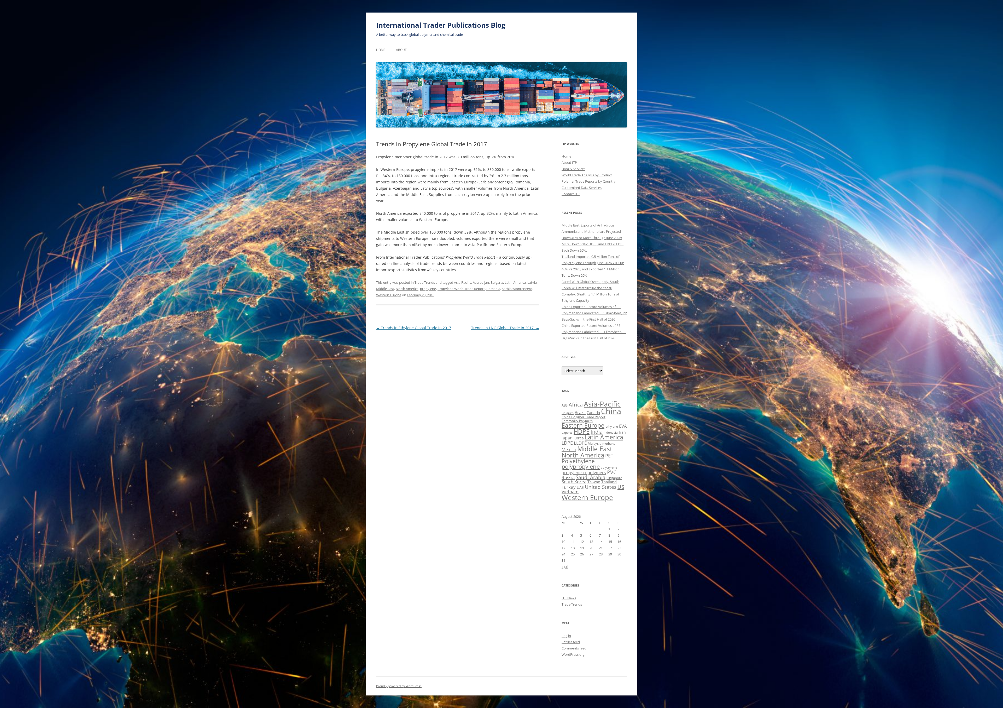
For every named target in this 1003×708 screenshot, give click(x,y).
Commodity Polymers (577, 421)
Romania (493, 288)
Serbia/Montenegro (517, 288)
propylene (428, 288)
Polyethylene (578, 461)
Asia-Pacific (462, 282)
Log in (566, 635)
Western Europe (388, 295)
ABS (565, 405)
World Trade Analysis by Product (587, 175)
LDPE (567, 442)
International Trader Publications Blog (440, 25)
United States (600, 486)
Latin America (515, 282)
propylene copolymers (584, 472)
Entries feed (571, 642)
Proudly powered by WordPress (399, 686)
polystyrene (609, 467)
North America (407, 288)
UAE (580, 487)
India (597, 431)
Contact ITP (571, 193)
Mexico (569, 449)
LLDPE (580, 443)
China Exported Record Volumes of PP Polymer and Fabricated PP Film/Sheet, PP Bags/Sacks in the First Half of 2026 (594, 313)
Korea (579, 438)
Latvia (532, 282)
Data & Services (573, 168)
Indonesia (611, 432)
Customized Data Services (582, 187)
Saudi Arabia (590, 477)
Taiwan (593, 481)
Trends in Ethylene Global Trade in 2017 (413, 327)
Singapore (614, 477)
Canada (593, 412)
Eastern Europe (583, 425)
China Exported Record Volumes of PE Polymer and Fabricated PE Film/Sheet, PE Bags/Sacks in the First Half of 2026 (594, 331)
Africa (576, 404)
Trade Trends (425, 282)
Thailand (609, 481)
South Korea (574, 482)
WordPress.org (573, 654)
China (611, 411)
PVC (612, 472)
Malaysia (594, 443)
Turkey (569, 487)
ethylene (611, 426)
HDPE (582, 431)
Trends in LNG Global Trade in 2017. (505, 327)
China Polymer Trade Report (583, 417)
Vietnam (570, 492)
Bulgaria (497, 282)
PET (609, 455)
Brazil (580, 412)
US (620, 486)
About (401, 50)
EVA (623, 426)
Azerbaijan (481, 282)
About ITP (569, 162)
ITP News (569, 598)
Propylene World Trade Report (461, 288)
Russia (568, 477)
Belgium (568, 413)
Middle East (385, 288)
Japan (567, 438)
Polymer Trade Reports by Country (589, 181)
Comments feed (574, 648)
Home (381, 50)
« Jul (565, 566)
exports (567, 432)
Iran (622, 432)
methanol (609, 443)
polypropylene (581, 466)
